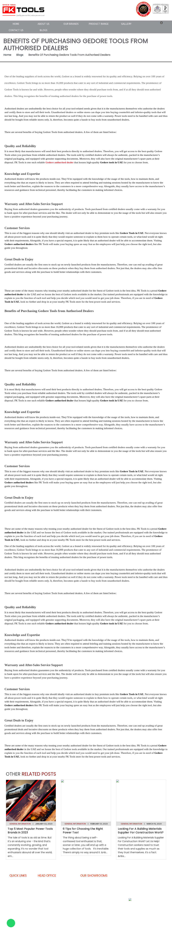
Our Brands (71, 23)
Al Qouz (87, 882)
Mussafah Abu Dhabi (112, 904)
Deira (108, 888)
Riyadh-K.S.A (112, 921)
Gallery (126, 23)
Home (16, 23)
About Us (43, 23)
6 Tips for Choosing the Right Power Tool (83, 830)
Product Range (99, 23)
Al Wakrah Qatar (91, 921)
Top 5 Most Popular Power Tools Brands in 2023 (30, 830)
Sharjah (110, 882)
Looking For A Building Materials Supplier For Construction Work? (141, 830)
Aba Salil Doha (90, 902)
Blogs (43, 30)
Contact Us (16, 30)
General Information (20, 823)
